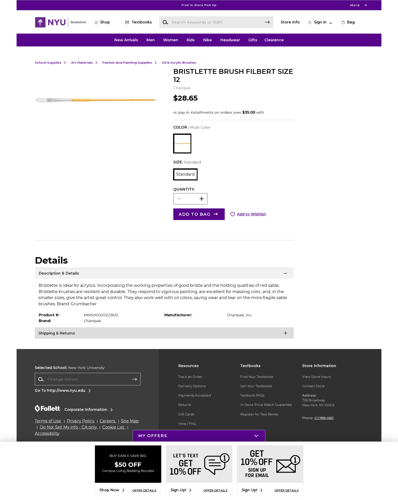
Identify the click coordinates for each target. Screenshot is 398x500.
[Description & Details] (164, 273)
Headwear (230, 40)
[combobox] (88, 379)
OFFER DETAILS (144, 490)
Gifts (252, 40)
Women (170, 40)
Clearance (274, 40)
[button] (199, 5)
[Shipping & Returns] (164, 333)
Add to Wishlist (251, 214)
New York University (70, 367)
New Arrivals (126, 40)
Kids (191, 40)
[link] (347, 22)
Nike (207, 40)
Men (150, 40)
